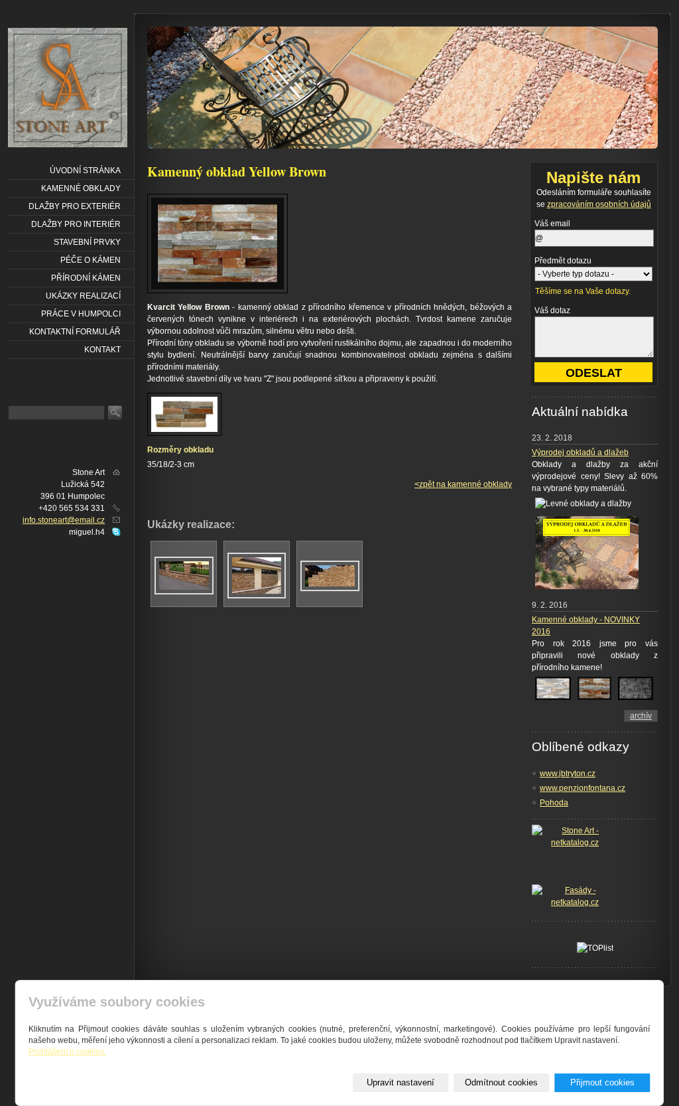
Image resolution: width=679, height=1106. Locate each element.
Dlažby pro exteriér (75, 206)
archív (641, 716)
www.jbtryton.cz (567, 773)
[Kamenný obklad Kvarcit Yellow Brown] (217, 290)
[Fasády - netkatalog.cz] (575, 897)
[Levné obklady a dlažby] (587, 589)
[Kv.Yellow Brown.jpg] (329, 588)
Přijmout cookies (602, 1082)
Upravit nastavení (400, 1082)
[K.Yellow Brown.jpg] (184, 591)
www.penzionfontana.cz (582, 788)
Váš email (552, 223)
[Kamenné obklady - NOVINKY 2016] (553, 700)
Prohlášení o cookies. (67, 1051)
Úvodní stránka (85, 170)
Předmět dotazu (562, 260)
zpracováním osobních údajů (599, 204)
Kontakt (102, 349)
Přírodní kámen (86, 278)
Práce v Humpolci (81, 313)
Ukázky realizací (83, 296)
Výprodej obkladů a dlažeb (580, 452)
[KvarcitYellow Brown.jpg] (256, 595)
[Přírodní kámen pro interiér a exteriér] (69, 89)
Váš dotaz (552, 310)
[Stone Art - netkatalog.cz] (575, 854)
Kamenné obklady (81, 188)
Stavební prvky (87, 242)
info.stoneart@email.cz (64, 520)
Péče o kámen (90, 260)
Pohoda (554, 802)
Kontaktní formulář (75, 331)
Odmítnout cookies (501, 1082)
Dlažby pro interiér (76, 224)
